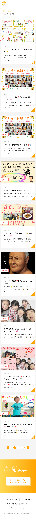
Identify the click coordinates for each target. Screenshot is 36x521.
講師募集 (24, 504)
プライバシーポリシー (18, 508)
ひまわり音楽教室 (11, 499)
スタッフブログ (12, 504)
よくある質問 (26, 499)
